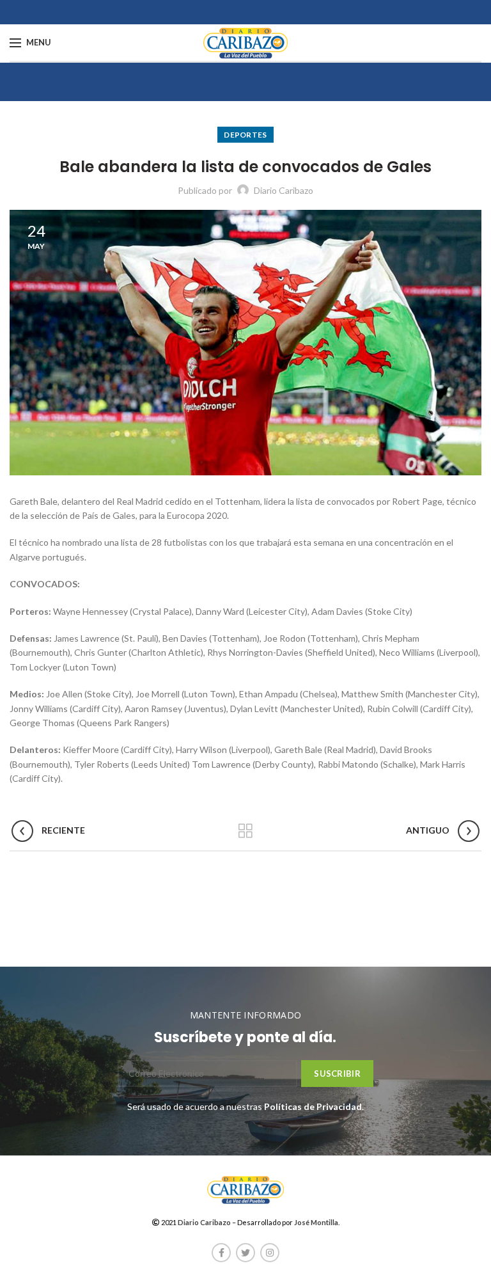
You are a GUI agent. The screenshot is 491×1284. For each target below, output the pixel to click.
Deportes (245, 134)
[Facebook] (221, 1252)
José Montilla (316, 1222)
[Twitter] (245, 1252)
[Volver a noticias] (245, 831)
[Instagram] (269, 1252)
